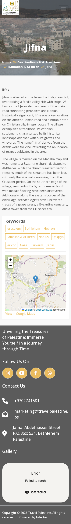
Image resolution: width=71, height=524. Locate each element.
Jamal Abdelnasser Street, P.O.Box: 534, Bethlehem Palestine (37, 433)
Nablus (43, 237)
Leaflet (28, 309)
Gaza (23, 245)
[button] (35, 279)
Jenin (50, 245)
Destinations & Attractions (39, 62)
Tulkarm (37, 245)
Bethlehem (32, 228)
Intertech (42, 517)
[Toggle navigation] (63, 9)
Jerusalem (13, 228)
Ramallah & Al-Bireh (23, 67)
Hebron (49, 228)
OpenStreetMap (44, 309)
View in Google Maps (20, 314)
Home (6, 62)
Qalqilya (58, 237)
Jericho (11, 245)
